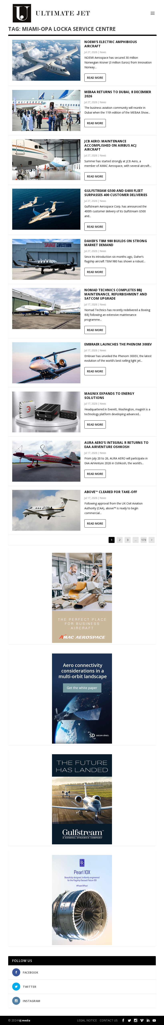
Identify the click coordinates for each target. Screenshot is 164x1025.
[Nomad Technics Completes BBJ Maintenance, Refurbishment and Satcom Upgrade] (46, 308)
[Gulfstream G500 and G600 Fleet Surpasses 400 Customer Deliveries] (46, 209)
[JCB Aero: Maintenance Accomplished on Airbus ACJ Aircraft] (46, 159)
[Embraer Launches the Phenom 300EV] (46, 362)
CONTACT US (109, 1020)
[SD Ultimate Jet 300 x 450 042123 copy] (82, 742)
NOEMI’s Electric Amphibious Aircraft (110, 44)
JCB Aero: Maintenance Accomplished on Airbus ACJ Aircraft (110, 145)
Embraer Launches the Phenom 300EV (118, 344)
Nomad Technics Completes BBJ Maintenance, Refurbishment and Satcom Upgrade (115, 294)
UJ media (24, 1020)
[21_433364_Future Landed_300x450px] (82, 843)
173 (143, 540)
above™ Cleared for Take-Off (110, 492)
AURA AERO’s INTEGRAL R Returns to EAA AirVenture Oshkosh (116, 444)
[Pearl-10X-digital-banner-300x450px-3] (82, 944)
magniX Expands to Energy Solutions (109, 395)
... (136, 540)
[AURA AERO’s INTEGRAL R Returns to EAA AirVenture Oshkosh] (46, 461)
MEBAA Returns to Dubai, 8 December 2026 (117, 94)
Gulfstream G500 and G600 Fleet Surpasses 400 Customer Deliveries (115, 192)
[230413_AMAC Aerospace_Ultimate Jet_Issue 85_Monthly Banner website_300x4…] (82, 642)
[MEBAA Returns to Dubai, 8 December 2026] (46, 110)
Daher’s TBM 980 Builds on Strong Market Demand (115, 243)
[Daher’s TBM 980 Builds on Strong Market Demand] (46, 259)
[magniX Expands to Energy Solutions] (46, 412)
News (103, 52)
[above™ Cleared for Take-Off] (46, 510)
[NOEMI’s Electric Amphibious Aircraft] (46, 60)
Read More (95, 78)
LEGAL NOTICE (87, 1020)
